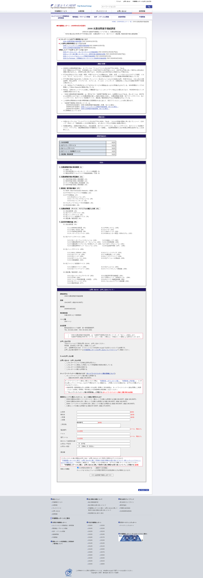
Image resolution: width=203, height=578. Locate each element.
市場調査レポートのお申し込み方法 (142, 1)
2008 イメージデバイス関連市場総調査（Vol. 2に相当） (99, 107)
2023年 (102, 528)
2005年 (102, 555)
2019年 (102, 534)
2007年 (102, 552)
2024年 (90, 528)
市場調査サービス (61, 11)
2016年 (90, 540)
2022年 (90, 531)
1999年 (102, 564)
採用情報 (142, 11)
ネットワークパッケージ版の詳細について (101, 373)
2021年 (102, 531)
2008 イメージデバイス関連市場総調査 (76, 45)
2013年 (102, 543)
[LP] (130, 541)
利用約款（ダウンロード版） (110, 381)
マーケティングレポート (127, 525)
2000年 (90, 564)
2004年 (90, 558)
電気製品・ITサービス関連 (81, 17)
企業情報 (81, 11)
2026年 (90, 525)
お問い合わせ (126, 1)
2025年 (102, 525)
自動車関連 (122, 17)
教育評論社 (123, 505)
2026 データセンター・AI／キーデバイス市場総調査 (80, 52)
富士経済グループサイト (127, 502)
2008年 (90, 552)
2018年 (90, 537)
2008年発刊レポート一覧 (124, 21)
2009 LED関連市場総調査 (71, 48)
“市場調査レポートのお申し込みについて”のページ (100, 350)
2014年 (90, 543)
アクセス (118, 1)
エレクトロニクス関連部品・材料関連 (61, 17)
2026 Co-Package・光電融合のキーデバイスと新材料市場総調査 (84, 58)
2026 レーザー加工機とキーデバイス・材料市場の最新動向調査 (84, 54)
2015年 (102, 540)
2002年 (90, 561)
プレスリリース (101, 11)
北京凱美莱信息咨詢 (125, 511)
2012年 (90, 546)
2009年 (102, 549)
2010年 (90, 549)
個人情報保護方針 (93, 502)
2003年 (102, 558)
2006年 (90, 555)
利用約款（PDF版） (129, 381)
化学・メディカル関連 (101, 17)
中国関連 (142, 17)
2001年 (102, 561)
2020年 (90, 534)
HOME (114, 21)
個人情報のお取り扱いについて (97, 505)
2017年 (102, 537)
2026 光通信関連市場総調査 (72, 41)
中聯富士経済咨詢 (125, 508)
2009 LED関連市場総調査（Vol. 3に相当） (95, 108)
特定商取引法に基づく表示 (96, 513)
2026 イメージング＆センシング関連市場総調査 (79, 56)
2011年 (102, 546)
